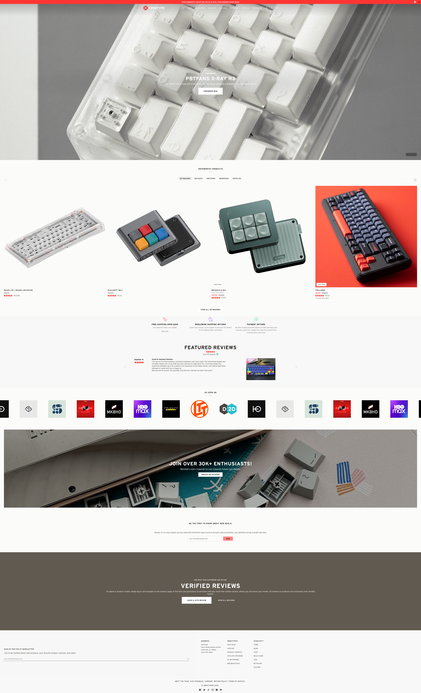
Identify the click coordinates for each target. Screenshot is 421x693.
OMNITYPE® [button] (232, 641)
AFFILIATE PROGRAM (235, 656)
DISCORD (257, 667)
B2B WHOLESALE (233, 663)
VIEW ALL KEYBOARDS (210, 309)
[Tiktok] (208, 690)
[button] (182, 8)
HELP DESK (231, 645)
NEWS (256, 648)
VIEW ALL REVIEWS (226, 600)
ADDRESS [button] (205, 641)
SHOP (256, 652)
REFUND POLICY (220, 681)
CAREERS (209, 681)
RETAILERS (258, 663)
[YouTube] (217, 690)
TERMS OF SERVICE (236, 681)
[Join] (186, 658)
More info (164, 331)
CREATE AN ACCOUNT (210, 474)
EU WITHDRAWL (233, 659)
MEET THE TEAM (182, 681)
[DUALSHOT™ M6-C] (158, 236)
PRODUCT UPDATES (234, 652)
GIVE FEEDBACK (197, 681)
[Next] (415, 180)
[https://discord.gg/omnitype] (221, 690)
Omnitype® (208, 685)
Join (228, 539)
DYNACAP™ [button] (259, 641)
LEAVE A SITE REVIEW (196, 600)
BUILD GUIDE (258, 656)
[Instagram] (213, 690)
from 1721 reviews (209, 354)
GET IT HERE (210, 92)
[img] (210, 351)
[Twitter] (204, 690)
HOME (256, 645)
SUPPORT (230, 648)
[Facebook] (200, 690)
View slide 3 (410, 154)
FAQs (255, 659)
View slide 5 (413, 154)
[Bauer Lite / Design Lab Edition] (55, 236)
